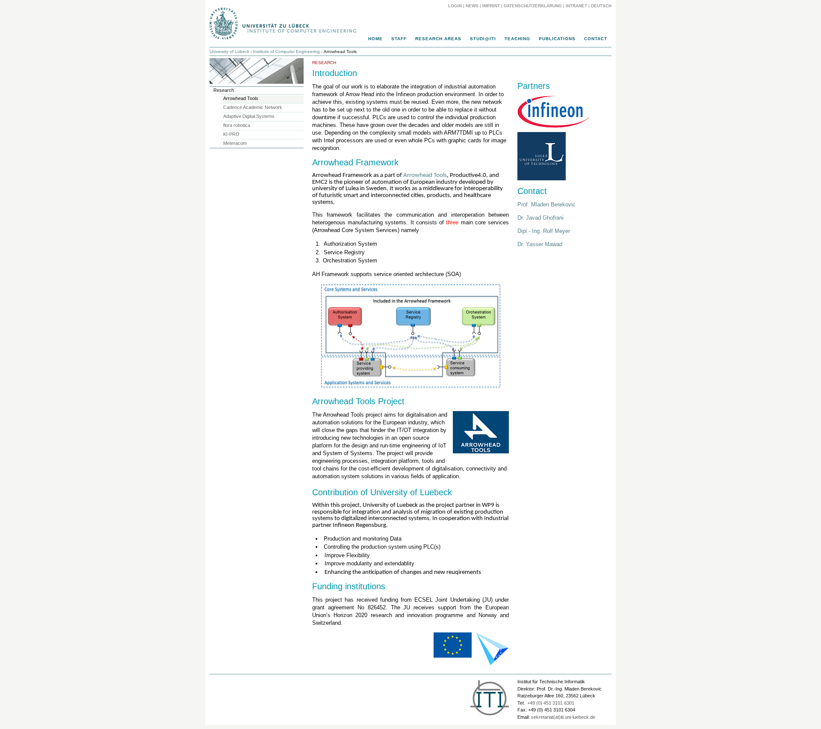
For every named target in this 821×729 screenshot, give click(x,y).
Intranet (576, 5)
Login (455, 5)
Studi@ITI (483, 38)
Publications (557, 38)
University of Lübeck (229, 51)
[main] (410, 365)
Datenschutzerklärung (533, 5)
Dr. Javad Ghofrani (540, 218)
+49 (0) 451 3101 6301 (550, 702)
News (472, 5)
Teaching (517, 38)
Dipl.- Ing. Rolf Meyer (543, 231)
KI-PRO (231, 134)
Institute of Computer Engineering (286, 51)
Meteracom (235, 143)
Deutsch (601, 5)
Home (375, 38)
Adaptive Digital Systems (249, 116)
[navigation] (410, 41)
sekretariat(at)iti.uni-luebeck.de (563, 717)
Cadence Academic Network (252, 107)
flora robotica (236, 125)
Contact (595, 38)
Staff (399, 38)
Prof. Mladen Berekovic (546, 204)
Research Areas (438, 38)
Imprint (491, 5)
